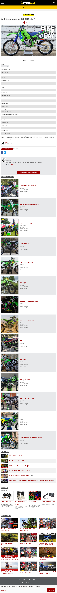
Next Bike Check (7, 148)
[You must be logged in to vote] (6, 164)
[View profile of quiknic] (4, 169)
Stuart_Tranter (23, 225)
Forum (54, 7)
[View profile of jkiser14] (3, 143)
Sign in (53, 10)
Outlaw (21, 439)
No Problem (51, 590)
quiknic (8, 168)
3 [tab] (25, 60)
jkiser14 (7, 142)
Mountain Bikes (27, 579)
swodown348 (22, 341)
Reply (12, 164)
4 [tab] (26, 60)
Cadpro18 (22, 264)
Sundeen (21, 419)
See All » (53, 488)
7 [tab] (30, 60)
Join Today (48, 10)
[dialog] (28, 589)
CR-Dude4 (8, 159)
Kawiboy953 (22, 206)
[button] (2, 152)
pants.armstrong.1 (23, 186)
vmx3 (21, 322)
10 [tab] (33, 60)
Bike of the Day (4, 66)
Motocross (35, 579)
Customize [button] (3, 590)
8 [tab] (31, 60)
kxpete (21, 303)
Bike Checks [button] (4, 7)
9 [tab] (32, 60)
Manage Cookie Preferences (28, 582)
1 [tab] (23, 60)
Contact (21, 579)
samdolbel (22, 400)
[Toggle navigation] (2, 2)
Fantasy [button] (22, 7)
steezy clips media (24, 380)
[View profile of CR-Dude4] (4, 160)
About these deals (4, 490)
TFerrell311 (22, 361)
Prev (2, 148)
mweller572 (22, 283)
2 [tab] (24, 60)
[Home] (28, 2)
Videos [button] (38, 7)
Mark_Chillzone (23, 245)
